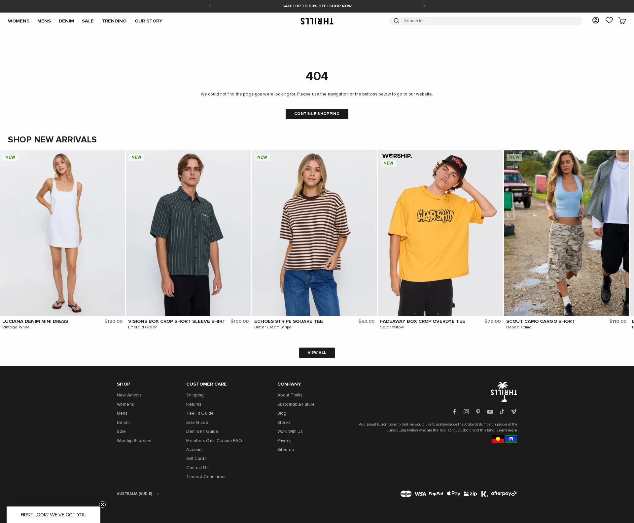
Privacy (284, 441)
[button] (118, 157)
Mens (122, 413)
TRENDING (114, 21)
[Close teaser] (102, 504)
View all (317, 353)
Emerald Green (143, 327)
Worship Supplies (134, 441)
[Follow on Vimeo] (514, 411)
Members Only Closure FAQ (214, 441)
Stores (284, 423)
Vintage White (16, 327)
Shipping (195, 395)
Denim (123, 423)
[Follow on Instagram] (466, 411)
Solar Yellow (392, 327)
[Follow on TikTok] (502, 411)
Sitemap (285, 450)
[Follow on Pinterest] (478, 411)
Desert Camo (519, 327)
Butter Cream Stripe (273, 327)
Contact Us (197, 468)
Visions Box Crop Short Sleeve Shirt (177, 321)
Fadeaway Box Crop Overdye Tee (422, 321)
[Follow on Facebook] (454, 411)
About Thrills (290, 395)
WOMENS (18, 21)
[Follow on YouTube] (490, 411)
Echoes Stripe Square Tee (288, 321)
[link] (609, 20)
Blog (282, 413)
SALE (88, 21)
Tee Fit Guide (200, 413)
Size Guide (197, 423)
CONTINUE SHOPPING (317, 114)
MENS (44, 21)
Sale (121, 432)
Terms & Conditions (205, 477)
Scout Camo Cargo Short (540, 321)
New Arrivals (129, 395)
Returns (193, 404)
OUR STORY (148, 21)
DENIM (66, 21)
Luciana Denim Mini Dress (35, 321)
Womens (125, 404)
